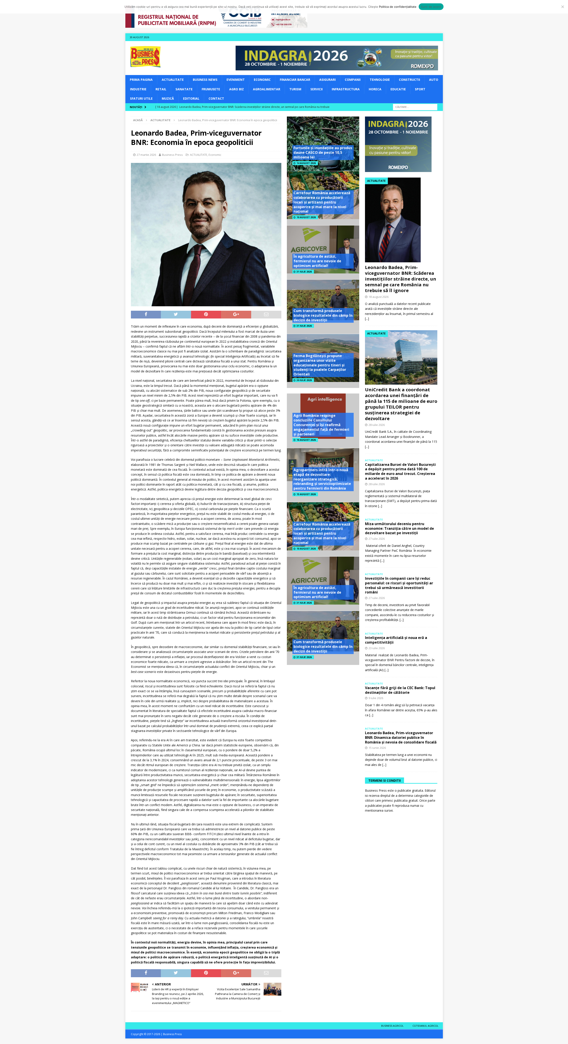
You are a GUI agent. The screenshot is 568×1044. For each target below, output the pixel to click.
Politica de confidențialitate (397, 6)
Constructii (409, 79)
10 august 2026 (306, 217)
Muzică (168, 98)
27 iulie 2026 (377, 539)
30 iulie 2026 (304, 380)
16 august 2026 (306, 439)
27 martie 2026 (146, 155)
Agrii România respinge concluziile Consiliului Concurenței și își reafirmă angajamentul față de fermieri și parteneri (321, 424)
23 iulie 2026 (377, 648)
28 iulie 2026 (377, 425)
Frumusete (211, 89)
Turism (295, 89)
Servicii (316, 89)
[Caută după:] (415, 107)
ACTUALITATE (173, 79)
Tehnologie (380, 79)
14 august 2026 (306, 163)
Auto (433, 79)
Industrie (138, 89)
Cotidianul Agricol (425, 1025)
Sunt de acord (431, 6)
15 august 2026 (306, 494)
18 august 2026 (379, 297)
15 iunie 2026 (377, 748)
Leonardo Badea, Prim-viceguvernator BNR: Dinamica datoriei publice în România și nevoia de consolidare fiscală (401, 737)
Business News (205, 79)
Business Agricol (392, 1025)
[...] (367, 318)
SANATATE (184, 89)
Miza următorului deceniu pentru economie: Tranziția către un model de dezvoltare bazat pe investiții (399, 528)
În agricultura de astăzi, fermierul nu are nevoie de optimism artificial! (317, 261)
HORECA (375, 89)
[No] (562, 6)
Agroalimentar (266, 89)
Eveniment (236, 79)
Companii (353, 79)
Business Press (172, 155)
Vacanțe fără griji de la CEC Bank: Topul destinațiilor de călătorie (400, 690)
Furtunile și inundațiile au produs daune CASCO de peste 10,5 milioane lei (323, 152)
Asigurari (327, 79)
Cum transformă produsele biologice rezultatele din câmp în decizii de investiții (323, 315)
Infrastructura (346, 89)
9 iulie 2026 (376, 698)
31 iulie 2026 (304, 271)
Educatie (398, 89)
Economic (262, 79)
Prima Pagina (141, 79)
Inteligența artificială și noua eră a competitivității (396, 640)
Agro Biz (236, 89)
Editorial (191, 98)
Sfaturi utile (141, 98)
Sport (420, 89)
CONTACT (216, 98)
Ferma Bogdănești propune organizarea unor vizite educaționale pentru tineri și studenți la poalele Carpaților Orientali (320, 365)
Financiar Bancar (295, 79)
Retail (161, 89)
